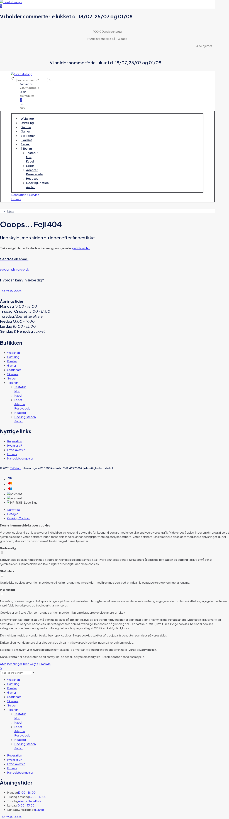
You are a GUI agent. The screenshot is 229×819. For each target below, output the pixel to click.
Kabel (18, 395)
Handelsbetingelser (20, 458)
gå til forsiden (81, 248)
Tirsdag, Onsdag (18, 797)
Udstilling (13, 357)
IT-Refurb (15, 468)
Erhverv (12, 454)
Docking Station (25, 417)
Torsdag (12, 801)
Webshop (13, 352)
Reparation (14, 441)
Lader (18, 400)
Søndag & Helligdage (21, 809)
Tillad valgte (30, 664)
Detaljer (12, 514)
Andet (18, 421)
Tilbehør (12, 382)
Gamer (11, 365)
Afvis (3, 664)
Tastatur (20, 387)
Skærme (12, 374)
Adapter (19, 404)
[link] (33, 672)
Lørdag (12, 805)
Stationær (14, 370)
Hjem (10, 211)
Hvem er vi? (14, 445)
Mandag (12, 792)
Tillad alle (45, 664)
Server (11, 378)
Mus (17, 391)
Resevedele (22, 408)
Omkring (18, 518)
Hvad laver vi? (16, 450)
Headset (20, 413)
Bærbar (12, 361)
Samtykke (14, 509)
